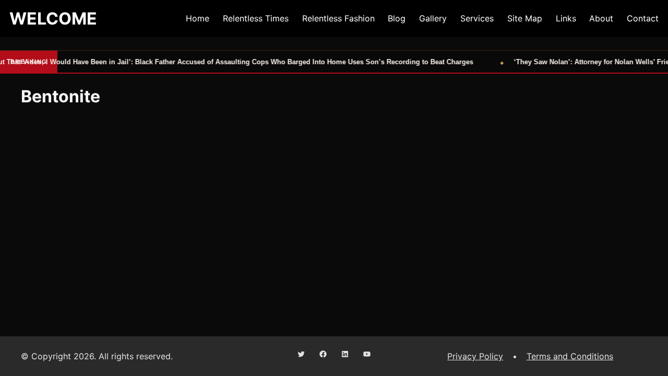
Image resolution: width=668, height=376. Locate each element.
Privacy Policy (475, 356)
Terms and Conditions (570, 356)
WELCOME (53, 18)
